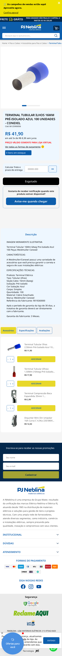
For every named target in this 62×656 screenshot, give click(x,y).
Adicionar (36, 359)
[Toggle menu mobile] (7, 28)
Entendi (51, 640)
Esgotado (31, 181)
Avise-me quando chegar (31, 201)
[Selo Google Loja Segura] (31, 606)
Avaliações (44, 330)
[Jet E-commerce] (31, 651)
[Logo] (31, 27)
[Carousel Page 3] (33, 105)
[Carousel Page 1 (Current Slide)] (24, 105)
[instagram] (31, 586)
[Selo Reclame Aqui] (31, 615)
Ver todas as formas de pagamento (22, 146)
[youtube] (38, 586)
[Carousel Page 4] (38, 105)
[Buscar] (56, 35)
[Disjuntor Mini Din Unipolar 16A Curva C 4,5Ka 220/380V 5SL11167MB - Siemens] (14, 420)
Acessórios (8, 330)
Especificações (26, 330)
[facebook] (23, 586)
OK (52, 169)
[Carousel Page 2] (28, 105)
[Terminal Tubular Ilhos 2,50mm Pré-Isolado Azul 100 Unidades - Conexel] (14, 347)
